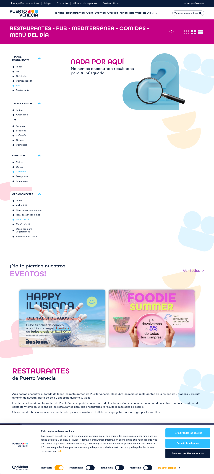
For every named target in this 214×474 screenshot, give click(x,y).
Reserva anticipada (26, 237)
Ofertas (112, 13)
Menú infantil (23, 224)
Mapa (47, 3)
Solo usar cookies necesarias (188, 453)
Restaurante (22, 90)
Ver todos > (193, 271)
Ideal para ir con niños (28, 215)
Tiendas (58, 13)
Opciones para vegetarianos (24, 230)
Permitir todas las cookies (188, 432)
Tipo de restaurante (20, 58)
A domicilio (22, 206)
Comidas (21, 172)
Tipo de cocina (22, 103)
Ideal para (19, 155)
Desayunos (22, 177)
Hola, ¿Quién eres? (194, 3)
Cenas (19, 167)
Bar (18, 72)
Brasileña (21, 131)
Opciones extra (22, 194)
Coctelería (21, 145)
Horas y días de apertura (24, 3)
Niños (124, 13)
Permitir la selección (188, 443)
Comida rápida (24, 81)
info (60, 451)
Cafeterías (21, 76)
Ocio (89, 13)
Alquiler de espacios (85, 3)
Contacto (62, 3)
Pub (18, 86)
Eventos (100, 13)
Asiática (20, 126)
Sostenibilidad (111, 3)
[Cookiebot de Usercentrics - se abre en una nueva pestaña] (20, 468)
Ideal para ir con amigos (29, 210)
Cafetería (21, 136)
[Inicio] (24, 13)
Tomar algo (22, 181)
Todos (19, 67)
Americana (22, 115)
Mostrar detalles (167, 467)
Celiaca (20, 140)
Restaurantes (75, 13)
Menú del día (23, 220)
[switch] (90, 467)
